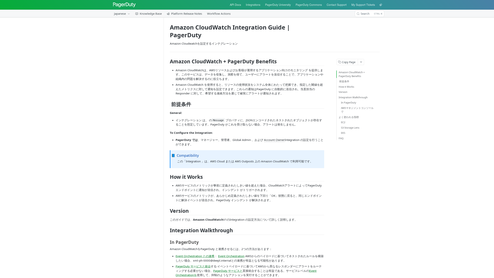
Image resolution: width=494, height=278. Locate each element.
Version (343, 92)
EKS (343, 133)
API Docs (235, 5)
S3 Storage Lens (350, 127)
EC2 (343, 122)
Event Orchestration (231, 256)
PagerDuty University (278, 5)
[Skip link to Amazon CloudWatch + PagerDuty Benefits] (168, 61)
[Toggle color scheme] (381, 5)
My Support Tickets (363, 5)
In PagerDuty (348, 102)
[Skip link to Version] (168, 210)
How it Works (346, 86)
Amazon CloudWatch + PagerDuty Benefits (352, 74)
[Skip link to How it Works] (168, 177)
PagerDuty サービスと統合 (193, 266)
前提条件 (344, 81)
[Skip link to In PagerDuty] (168, 242)
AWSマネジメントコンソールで (357, 110)
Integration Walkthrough (353, 97)
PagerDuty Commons (309, 5)
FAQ (341, 138)
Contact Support (337, 5)
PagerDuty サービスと (228, 271)
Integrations (253, 5)
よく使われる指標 (349, 117)
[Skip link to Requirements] (168, 104)
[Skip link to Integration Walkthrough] (168, 230)
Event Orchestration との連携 (195, 256)
